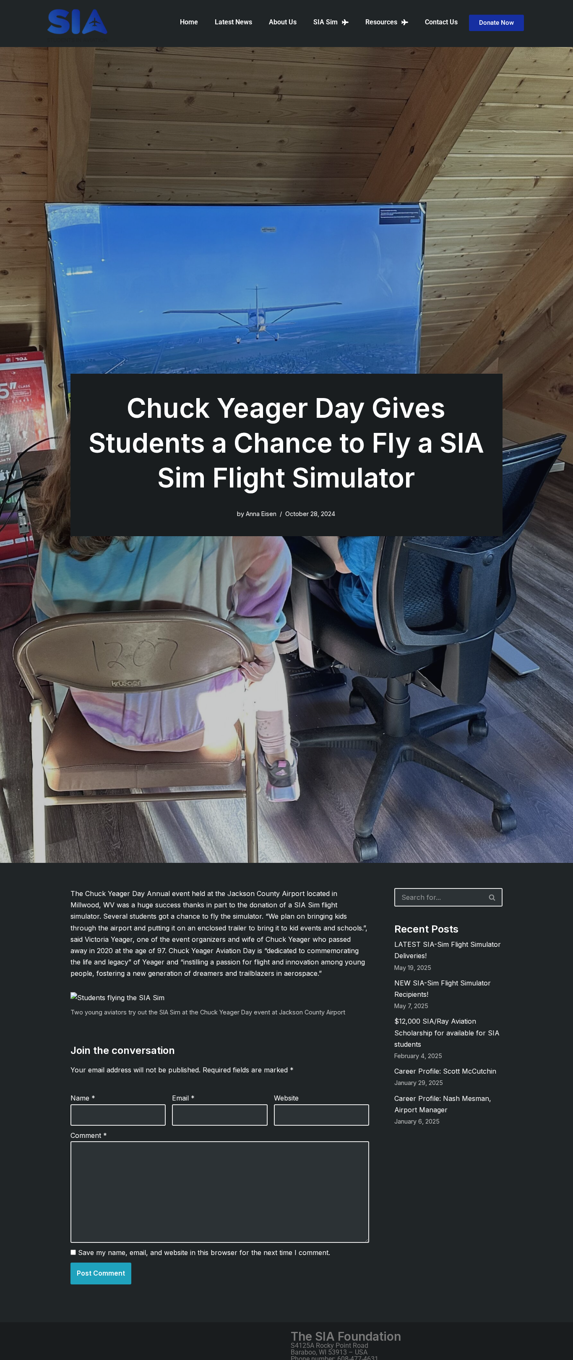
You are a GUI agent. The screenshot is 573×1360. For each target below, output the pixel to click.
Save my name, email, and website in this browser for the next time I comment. (204, 1252)
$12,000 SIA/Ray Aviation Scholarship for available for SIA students (447, 1032)
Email (183, 1098)
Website (286, 1098)
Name (82, 1098)
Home (189, 22)
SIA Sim (325, 22)
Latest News (233, 22)
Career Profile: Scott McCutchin (445, 1071)
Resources (381, 22)
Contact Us (441, 22)
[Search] (492, 897)
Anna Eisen (261, 513)
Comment (88, 1135)
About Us (283, 22)
